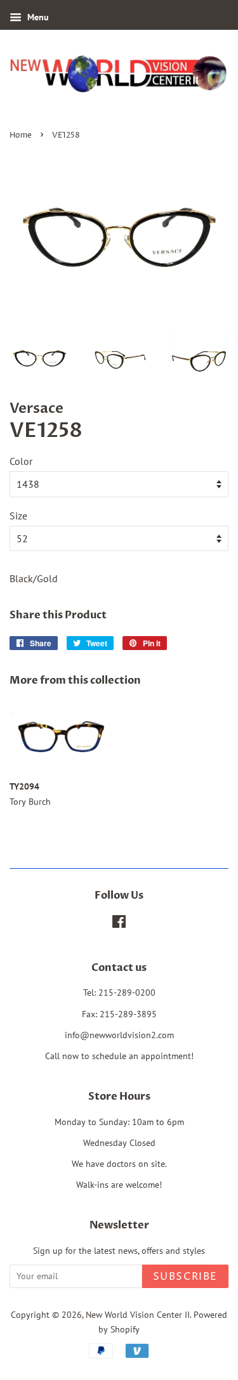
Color (21, 461)
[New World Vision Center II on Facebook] (119, 924)
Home (21, 135)
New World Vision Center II (138, 1314)
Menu (37, 17)
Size (18, 515)
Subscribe (185, 1277)
